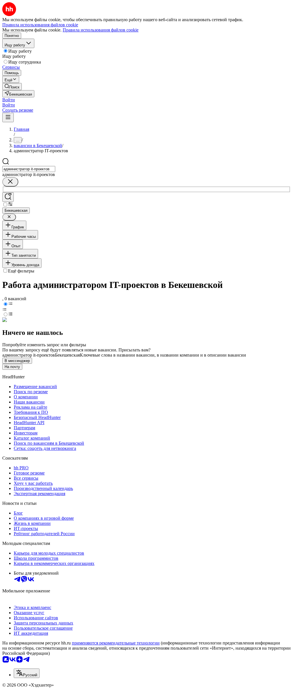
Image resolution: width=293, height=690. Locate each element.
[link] (12, 86)
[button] (8, 99)
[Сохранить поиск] (8, 197)
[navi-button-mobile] (8, 117)
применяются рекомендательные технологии (116, 642)
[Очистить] (10, 182)
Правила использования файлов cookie (100, 29)
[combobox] (28, 169)
